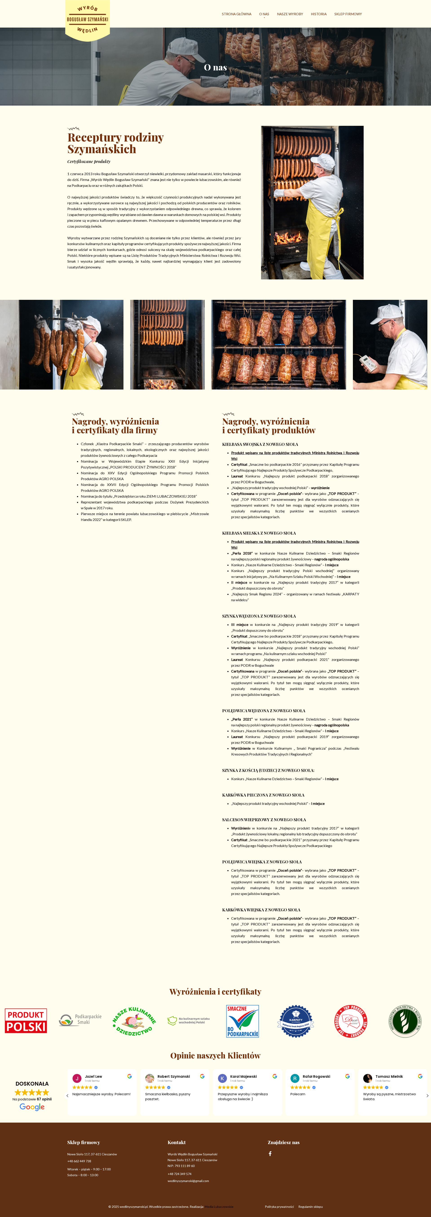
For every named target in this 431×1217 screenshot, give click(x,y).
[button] (427, 1095)
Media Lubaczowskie (219, 1206)
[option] (167, 345)
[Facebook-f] (270, 1153)
